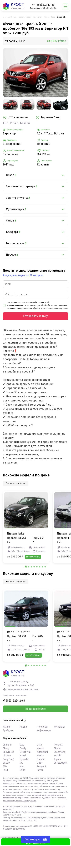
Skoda (57, 748)
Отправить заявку (35, 316)
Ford (5, 770)
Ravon (40, 770)
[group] (35, 72)
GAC (22, 744)
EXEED (6, 762)
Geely (23, 748)
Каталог (7, 726)
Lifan (39, 744)
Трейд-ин (8, 730)
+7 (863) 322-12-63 (43, 4)
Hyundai (24, 759)
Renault (58, 744)
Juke (53, 17)
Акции (23, 726)
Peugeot (41, 766)
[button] (64, 525)
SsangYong (59, 752)
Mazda (40, 748)
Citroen (7, 755)
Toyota (57, 759)
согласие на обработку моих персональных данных (44, 308)
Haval (23, 755)
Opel (39, 762)
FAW (5, 766)
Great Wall (26, 752)
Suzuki (57, 755)
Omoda (40, 759)
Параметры (32, 839)
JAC (21, 762)
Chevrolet (8, 752)
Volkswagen (60, 762)
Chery (6, 748)
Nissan (46, 17)
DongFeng (8, 759)
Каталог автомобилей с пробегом (26, 17)
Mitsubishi (42, 752)
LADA (22, 770)
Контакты (59, 726)
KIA (22, 766)
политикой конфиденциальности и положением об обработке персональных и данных (37, 305)
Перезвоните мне (35, 708)
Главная (6, 17)
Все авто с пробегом (15, 483)
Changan (7, 744)
